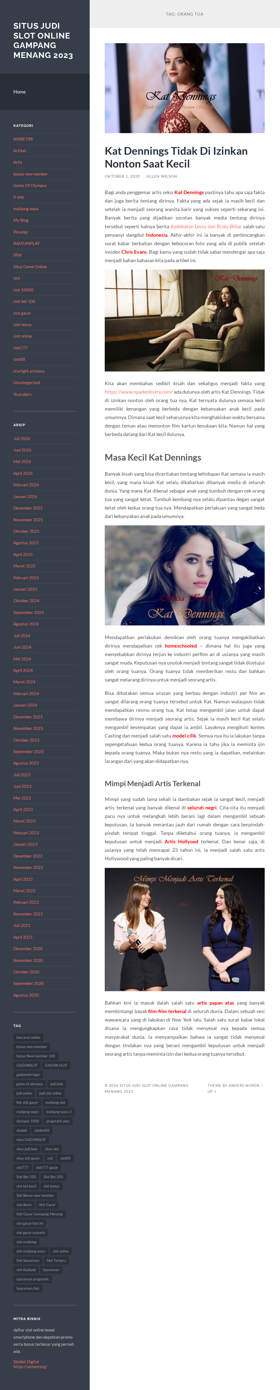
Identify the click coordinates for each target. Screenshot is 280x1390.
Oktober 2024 (26, 600)
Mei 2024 (22, 658)
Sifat (17, 254)
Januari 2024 (25, 705)
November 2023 (28, 728)
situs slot (52, 1149)
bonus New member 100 (35, 1056)
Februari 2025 (26, 577)
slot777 (20, 347)
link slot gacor (27, 1102)
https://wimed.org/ (30, 1366)
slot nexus (22, 324)
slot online (22, 335)
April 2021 (23, 937)
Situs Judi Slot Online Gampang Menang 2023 (43, 40)
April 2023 (23, 809)
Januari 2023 (25, 844)
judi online (24, 1093)
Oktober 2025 (26, 531)
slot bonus (51, 1186)
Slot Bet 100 (26, 1177)
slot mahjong (26, 1242)
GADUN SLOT (56, 1065)
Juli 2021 (21, 925)
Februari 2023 (26, 832)
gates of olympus (29, 1084)
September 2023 (28, 751)
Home (19, 92)
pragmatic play (58, 1121)
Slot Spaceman (27, 1260)
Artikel (19, 150)
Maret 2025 (24, 565)
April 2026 (23, 473)
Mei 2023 (22, 797)
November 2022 (28, 867)
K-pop (18, 196)
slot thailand (26, 1270)
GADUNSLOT (27, 1065)
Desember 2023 (28, 716)
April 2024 (23, 670)
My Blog (20, 220)
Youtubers (22, 394)
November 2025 (28, 519)
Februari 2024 (26, 693)
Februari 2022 (26, 902)
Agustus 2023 (26, 762)
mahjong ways (26, 208)
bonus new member (30, 173)
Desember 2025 (28, 507)
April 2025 (23, 554)
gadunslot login (28, 1074)
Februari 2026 (26, 484)
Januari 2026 (25, 496)
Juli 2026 (21, 438)
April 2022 (23, 879)
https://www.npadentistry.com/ (139, 392)
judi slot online (50, 1093)
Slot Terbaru (56, 1260)
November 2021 (28, 913)
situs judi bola (26, 1149)
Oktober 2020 (26, 971)
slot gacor (22, 313)
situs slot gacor (28, 1158)
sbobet (21, 1130)
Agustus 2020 (26, 995)
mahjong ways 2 (59, 1112)
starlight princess (29, 370)
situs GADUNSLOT (31, 1139)
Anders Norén (244, 1085)
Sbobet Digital (26, 1361)
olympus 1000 (27, 1121)
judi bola (56, 1084)
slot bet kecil (26, 1186)
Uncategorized (26, 382)
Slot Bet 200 (53, 1177)
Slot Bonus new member (35, 1195)
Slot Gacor (47, 1204)
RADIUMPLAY (26, 243)
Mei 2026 (22, 461)
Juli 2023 (21, 774)
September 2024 (28, 612)
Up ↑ (212, 1091)
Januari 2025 (25, 589)
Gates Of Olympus (30, 185)
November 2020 (28, 960)
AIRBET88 (23, 138)
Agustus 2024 (26, 623)
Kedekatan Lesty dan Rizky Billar (206, 226)
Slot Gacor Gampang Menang (39, 1214)
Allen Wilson (162, 176)
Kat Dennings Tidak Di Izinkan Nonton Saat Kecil (176, 157)
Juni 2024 (22, 647)
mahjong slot (55, 1102)
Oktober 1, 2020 (122, 176)
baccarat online (28, 1037)
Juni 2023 (22, 786)
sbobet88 (41, 1130)
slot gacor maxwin (30, 1232)
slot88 (19, 359)
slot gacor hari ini (29, 1223)
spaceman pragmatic (32, 1279)
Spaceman (51, 1270)
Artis (17, 162)
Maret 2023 (24, 820)
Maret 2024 (24, 681)
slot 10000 (23, 289)
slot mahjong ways (30, 1251)
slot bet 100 (24, 301)
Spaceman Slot (27, 1288)
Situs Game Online (30, 266)
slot (16, 278)
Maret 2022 (24, 890)
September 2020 (28, 983)
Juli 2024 (21, 635)
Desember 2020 (28, 948)
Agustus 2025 (26, 542)
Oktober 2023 (26, 740)
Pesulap (20, 231)
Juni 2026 (22, 449)
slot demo (24, 1204)
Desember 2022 (28, 855)
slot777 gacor (47, 1167)
